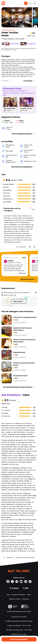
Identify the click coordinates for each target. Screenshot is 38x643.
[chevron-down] (19, 402)
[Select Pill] (26, 3)
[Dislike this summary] (34, 247)
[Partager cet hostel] (35, 27)
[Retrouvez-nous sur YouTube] (21, 581)
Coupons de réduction (14, 625)
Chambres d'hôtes (14, 599)
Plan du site (28, 630)
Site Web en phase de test (14, 630)
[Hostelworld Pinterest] (25, 581)
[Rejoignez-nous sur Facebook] (7, 581)
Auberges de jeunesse (18, 594)
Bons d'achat (27, 625)
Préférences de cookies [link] (19, 634)
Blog (8, 594)
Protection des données (19, 616)
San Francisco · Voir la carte (14, 39)
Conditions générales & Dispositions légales (19, 621)
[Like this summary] (30, 247)
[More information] (33, 209)
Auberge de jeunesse (8, 30)
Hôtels (29, 594)
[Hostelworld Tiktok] (30, 581)
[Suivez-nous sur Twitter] (12, 581)
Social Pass (25, 599)
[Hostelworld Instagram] (16, 581)
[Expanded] (4, 557)
